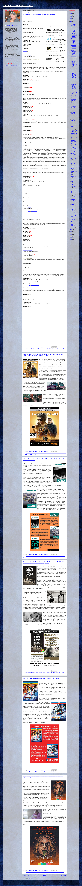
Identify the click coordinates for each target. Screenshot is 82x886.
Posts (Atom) (30, 878)
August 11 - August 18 (73, 154)
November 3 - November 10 (73, 116)
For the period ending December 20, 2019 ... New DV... (73, 29)
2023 (71, 16)
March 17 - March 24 (73, 202)
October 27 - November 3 (73, 120)
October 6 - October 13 (73, 129)
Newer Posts (26, 875)
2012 (71, 239)
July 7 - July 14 (74, 163)
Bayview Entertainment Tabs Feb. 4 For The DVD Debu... (74, 70)
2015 (71, 234)
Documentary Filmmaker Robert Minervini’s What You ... (73, 47)
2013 (71, 237)
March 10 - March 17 (73, 205)
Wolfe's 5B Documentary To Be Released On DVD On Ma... (74, 64)
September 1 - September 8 (74, 144)
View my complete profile (9, 58)
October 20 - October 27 (73, 123)
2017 (71, 231)
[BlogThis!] (53, 347)
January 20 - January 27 (73, 225)
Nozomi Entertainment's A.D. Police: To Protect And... (74, 81)
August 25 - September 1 (73, 148)
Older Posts (63, 875)
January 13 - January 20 (73, 227)
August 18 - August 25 (73, 151)
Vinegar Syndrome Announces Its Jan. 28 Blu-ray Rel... (74, 75)
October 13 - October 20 (73, 126)
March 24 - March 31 (73, 200)
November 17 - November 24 (74, 109)
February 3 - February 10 (73, 220)
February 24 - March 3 (73, 210)
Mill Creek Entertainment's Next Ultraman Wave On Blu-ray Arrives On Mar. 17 (42, 678)
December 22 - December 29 (74, 25)
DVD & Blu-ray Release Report (12, 25)
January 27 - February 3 (73, 222)
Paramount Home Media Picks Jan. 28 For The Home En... (74, 35)
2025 (71, 13)
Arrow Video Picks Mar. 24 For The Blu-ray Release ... (74, 58)
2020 (71, 21)
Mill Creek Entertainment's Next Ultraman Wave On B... (74, 52)
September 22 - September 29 (74, 134)
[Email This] (52, 347)
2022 (71, 18)
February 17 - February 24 (73, 213)
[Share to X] (54, 347)
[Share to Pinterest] (56, 347)
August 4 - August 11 (73, 156)
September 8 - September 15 (74, 141)
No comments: (47, 451)
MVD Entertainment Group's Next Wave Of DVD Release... (74, 41)
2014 (71, 236)
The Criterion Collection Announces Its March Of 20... (74, 91)
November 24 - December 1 (74, 107)
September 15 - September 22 (74, 137)
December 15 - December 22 (74, 96)
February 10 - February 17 (73, 216)
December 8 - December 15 (73, 100)
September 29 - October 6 (74, 131)
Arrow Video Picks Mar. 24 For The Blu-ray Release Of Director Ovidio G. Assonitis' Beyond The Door (45, 872)
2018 (71, 229)
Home (44, 875)
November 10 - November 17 (74, 113)
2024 (71, 15)
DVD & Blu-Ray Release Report (18, 5)
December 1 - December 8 (73, 103)
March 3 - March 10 (73, 207)
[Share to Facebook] (55, 347)
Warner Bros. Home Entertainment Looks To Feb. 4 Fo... (74, 86)
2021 (71, 19)
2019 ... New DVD (29, 348)
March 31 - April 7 (73, 197)
